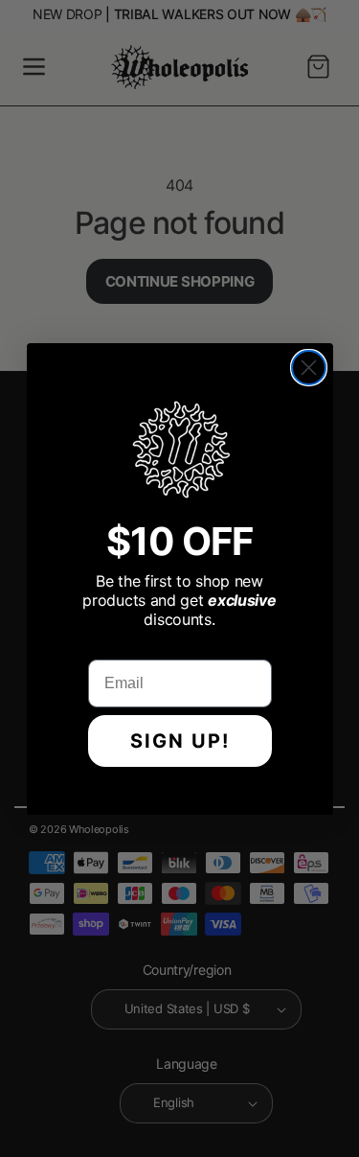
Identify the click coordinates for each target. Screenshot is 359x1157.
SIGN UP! (180, 740)
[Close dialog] (308, 367)
